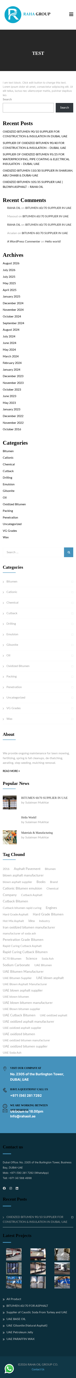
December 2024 (13, 303)
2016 (6, 868)
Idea (31, 921)
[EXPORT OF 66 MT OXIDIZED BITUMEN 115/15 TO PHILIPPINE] (62, 1254)
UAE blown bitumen (16, 996)
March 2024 (11, 356)
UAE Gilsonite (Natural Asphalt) (26, 1325)
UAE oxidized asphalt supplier (22, 1027)
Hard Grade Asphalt (15, 914)
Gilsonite (8, 490)
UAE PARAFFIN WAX (20, 1339)
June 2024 (9, 343)
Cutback (8, 471)
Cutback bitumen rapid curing (22, 907)
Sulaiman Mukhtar (37, 802)
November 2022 (13, 422)
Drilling (7, 477)
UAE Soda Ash (12, 1052)
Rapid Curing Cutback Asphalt (22, 946)
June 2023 (9, 396)
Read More (10, 771)
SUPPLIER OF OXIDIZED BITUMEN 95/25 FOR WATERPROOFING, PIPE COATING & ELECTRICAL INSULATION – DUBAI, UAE (36, 159)
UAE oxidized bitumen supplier (25, 1046)
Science (31, 958)
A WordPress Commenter (23, 241)
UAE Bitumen (43, 965)
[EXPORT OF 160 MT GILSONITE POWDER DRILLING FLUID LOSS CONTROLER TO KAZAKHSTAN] (62, 1268)
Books (41, 882)
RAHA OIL (13, 207)
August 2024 (11, 329)
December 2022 (13, 416)
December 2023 (13, 376)
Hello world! (53, 241)
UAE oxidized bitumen (19, 1034)
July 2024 (9, 336)
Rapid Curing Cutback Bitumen (25, 952)
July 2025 (9, 276)
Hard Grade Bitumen (48, 914)
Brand (54, 882)
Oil (5, 497)
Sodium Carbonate (16, 965)
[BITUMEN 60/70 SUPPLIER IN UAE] (10, 802)
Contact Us (38, 1369)
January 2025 (11, 296)
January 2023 (11, 409)
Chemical (9, 464)
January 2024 (11, 369)
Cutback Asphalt (31, 895)
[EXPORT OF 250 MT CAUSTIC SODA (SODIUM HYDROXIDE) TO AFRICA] (14, 1254)
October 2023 (12, 389)
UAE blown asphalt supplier (23, 990)
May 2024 (9, 349)
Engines (51, 908)
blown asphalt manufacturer (23, 875)
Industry (44, 921)
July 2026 (9, 270)
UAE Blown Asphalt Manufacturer (25, 984)
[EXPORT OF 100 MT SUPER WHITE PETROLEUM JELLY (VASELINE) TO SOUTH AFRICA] (14, 1282)
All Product (13, 1299)
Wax (6, 537)
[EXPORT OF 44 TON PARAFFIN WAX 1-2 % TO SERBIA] (38, 1268)
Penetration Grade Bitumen (23, 940)
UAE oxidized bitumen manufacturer (26, 1040)
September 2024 (13, 323)
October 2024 (12, 316)
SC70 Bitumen (12, 958)
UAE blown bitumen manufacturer (28, 1003)
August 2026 (11, 263)
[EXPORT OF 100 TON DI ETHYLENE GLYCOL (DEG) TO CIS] (62, 1282)
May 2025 (9, 283)
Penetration (10, 517)
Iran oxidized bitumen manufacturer (29, 927)
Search (7, 99)
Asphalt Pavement (27, 869)
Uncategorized (12, 524)
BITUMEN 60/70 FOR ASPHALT (27, 1305)
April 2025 (9, 290)
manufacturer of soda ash (19, 933)
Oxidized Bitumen (14, 504)
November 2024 (13, 309)
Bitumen (8, 451)
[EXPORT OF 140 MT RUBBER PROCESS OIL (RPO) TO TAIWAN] (14, 1268)
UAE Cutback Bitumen (19, 1015)
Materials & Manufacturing (37, 832)
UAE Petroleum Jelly (19, 1332)
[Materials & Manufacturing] (10, 837)
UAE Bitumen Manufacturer (23, 971)
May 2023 (9, 402)
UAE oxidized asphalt (53, 1015)
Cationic (8, 457)
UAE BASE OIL (16, 1319)
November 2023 (13, 382)
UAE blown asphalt (50, 978)
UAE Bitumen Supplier (17, 978)
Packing (8, 510)
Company (10, 895)
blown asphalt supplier (17, 882)
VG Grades (10, 530)
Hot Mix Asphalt (13, 921)
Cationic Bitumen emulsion (22, 888)
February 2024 (12, 362)
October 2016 (12, 429)
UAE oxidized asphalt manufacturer (28, 1021)
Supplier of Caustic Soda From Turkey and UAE (36, 1312)
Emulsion (9, 484)
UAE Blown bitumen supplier (21, 1009)
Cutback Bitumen (15, 901)
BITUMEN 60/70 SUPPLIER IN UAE (48, 207)
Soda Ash (48, 958)
